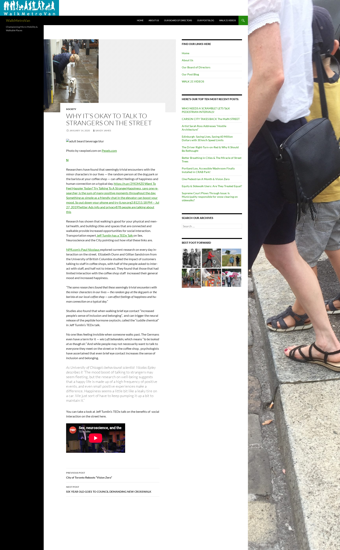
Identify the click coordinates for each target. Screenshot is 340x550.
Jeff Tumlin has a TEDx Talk (114, 235)
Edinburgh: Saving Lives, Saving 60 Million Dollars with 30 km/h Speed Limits (207, 138)
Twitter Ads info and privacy (97, 207)
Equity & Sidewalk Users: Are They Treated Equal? (212, 186)
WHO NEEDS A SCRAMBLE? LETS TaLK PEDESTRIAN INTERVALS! (206, 110)
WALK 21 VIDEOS (227, 20)
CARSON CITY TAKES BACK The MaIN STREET (211, 119)
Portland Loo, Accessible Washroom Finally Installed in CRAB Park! (208, 170)
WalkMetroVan (18, 20)
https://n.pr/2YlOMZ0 (129, 183)
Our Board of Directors (178, 20)
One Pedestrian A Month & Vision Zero (206, 179)
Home (140, 20)
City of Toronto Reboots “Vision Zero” (89, 475)
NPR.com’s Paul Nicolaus (83, 249)
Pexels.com (109, 150)
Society (71, 109)
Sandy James (103, 130)
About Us (154, 20)
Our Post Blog (205, 20)
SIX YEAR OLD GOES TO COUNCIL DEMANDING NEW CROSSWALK (108, 489)
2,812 (135, 202)
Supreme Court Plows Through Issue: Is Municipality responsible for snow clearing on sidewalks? (210, 196)
